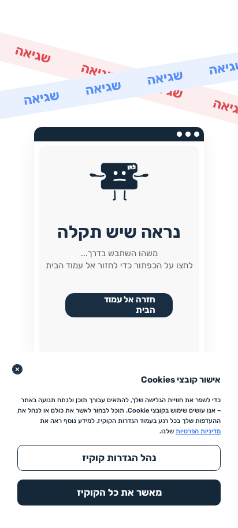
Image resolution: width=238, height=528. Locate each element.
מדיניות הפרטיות (198, 431)
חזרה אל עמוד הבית (129, 304)
